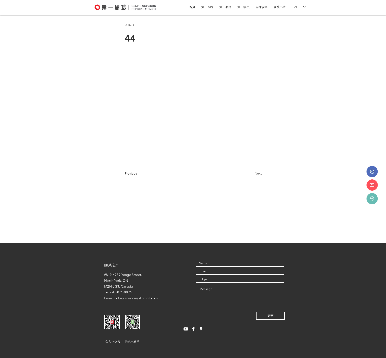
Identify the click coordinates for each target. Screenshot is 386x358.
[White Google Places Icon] (201, 329)
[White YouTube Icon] (186, 329)
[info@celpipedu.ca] (372, 185)
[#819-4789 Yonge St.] (372, 198)
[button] (207, 7)
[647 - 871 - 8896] (372, 171)
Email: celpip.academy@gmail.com (131, 298)
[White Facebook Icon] (193, 329)
